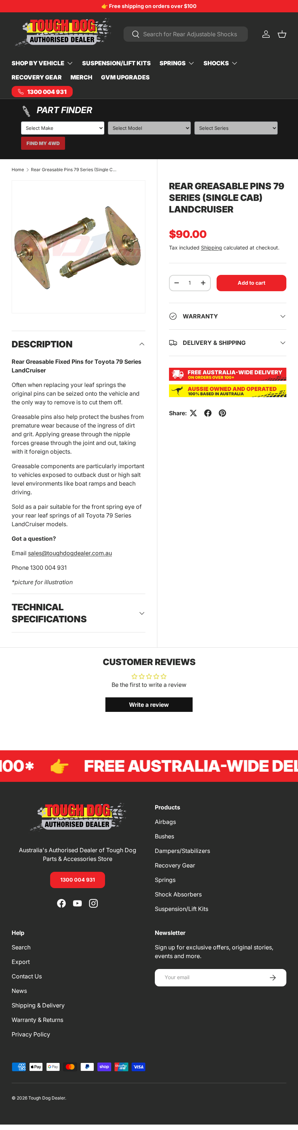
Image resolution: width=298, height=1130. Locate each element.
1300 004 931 (77, 880)
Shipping (211, 247)
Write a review (149, 704)
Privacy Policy (31, 1034)
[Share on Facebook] (208, 413)
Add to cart (251, 283)
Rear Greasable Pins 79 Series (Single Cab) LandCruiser (74, 170)
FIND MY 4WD (43, 143)
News (19, 990)
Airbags (165, 821)
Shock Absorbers (178, 894)
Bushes (164, 836)
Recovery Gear (37, 77)
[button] (282, 34)
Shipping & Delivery (38, 1005)
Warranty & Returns (37, 1019)
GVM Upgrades (125, 77)
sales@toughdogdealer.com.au (70, 553)
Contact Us (27, 976)
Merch (81, 77)
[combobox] (186, 34)
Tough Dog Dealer (46, 1098)
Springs (165, 879)
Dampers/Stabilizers (182, 850)
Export (21, 961)
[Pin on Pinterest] (222, 413)
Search (21, 947)
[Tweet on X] (193, 413)
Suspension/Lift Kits (116, 63)
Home (18, 170)
